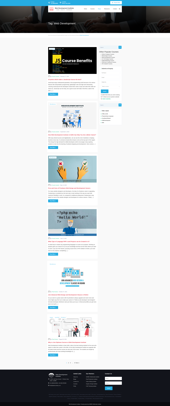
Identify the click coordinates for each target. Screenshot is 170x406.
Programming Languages (107, 116)
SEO (103, 122)
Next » (77, 362)
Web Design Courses (107, 55)
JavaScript (52, 48)
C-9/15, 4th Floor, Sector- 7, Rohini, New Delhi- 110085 (59, 380)
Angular (51, 317)
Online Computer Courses (108, 54)
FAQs (74, 386)
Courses (92, 8)
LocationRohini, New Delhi (66, 2)
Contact (115, 8)
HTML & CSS (105, 113)
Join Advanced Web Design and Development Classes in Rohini (68, 295)
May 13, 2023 (63, 185)
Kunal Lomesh (55, 76)
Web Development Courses (108, 57)
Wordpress (63, 317)
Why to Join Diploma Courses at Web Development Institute (67, 342)
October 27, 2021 (63, 291)
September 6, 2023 (64, 131)
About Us (75, 376)
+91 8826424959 (54, 383)
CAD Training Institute (91, 386)
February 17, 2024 (64, 76)
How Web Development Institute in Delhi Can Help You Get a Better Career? (72, 135)
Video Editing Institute (91, 381)
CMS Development (106, 120)
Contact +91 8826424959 (54, 2)
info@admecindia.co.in (55, 385)
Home (85, 8)
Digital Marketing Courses (108, 60)
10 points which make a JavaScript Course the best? (65, 79)
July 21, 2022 (63, 238)
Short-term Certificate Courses (109, 62)
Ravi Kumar (55, 291)
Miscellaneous (53, 104)
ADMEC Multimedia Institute (92, 376)
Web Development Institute (74, 404)
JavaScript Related (106, 118)
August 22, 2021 (63, 339)
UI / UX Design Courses (107, 59)
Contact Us (76, 381)
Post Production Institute (91, 379)
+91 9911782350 (62, 383)
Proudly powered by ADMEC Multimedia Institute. (91, 404)
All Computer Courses (107, 63)
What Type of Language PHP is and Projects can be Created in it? (69, 241)
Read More (52, 94)
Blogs (99, 8)
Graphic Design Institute (91, 383)
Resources (107, 8)
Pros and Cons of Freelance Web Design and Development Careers (69, 188)
